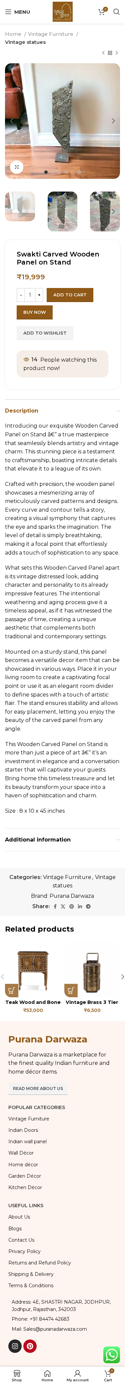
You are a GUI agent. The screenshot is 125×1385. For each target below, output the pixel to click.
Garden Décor (24, 1176)
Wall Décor (21, 1153)
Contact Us (21, 1240)
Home (14, 34)
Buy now (34, 312)
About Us (19, 1217)
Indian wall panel (27, 1142)
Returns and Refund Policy (39, 1263)
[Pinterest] (30, 1346)
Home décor (23, 1165)
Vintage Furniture (51, 34)
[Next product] (116, 53)
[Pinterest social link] (71, 906)
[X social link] (63, 906)
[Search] (116, 11)
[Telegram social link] (88, 906)
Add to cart (70, 294)
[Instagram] (15, 1346)
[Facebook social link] (55, 906)
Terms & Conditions (30, 1286)
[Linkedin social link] (80, 906)
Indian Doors (23, 1130)
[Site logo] (63, 11)
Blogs (15, 1229)
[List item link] (62, 1319)
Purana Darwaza (72, 896)
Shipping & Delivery (31, 1274)
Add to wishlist (45, 333)
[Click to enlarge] (16, 167)
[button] (11, 990)
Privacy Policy (24, 1251)
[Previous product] (103, 53)
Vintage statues (25, 42)
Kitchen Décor (25, 1187)
